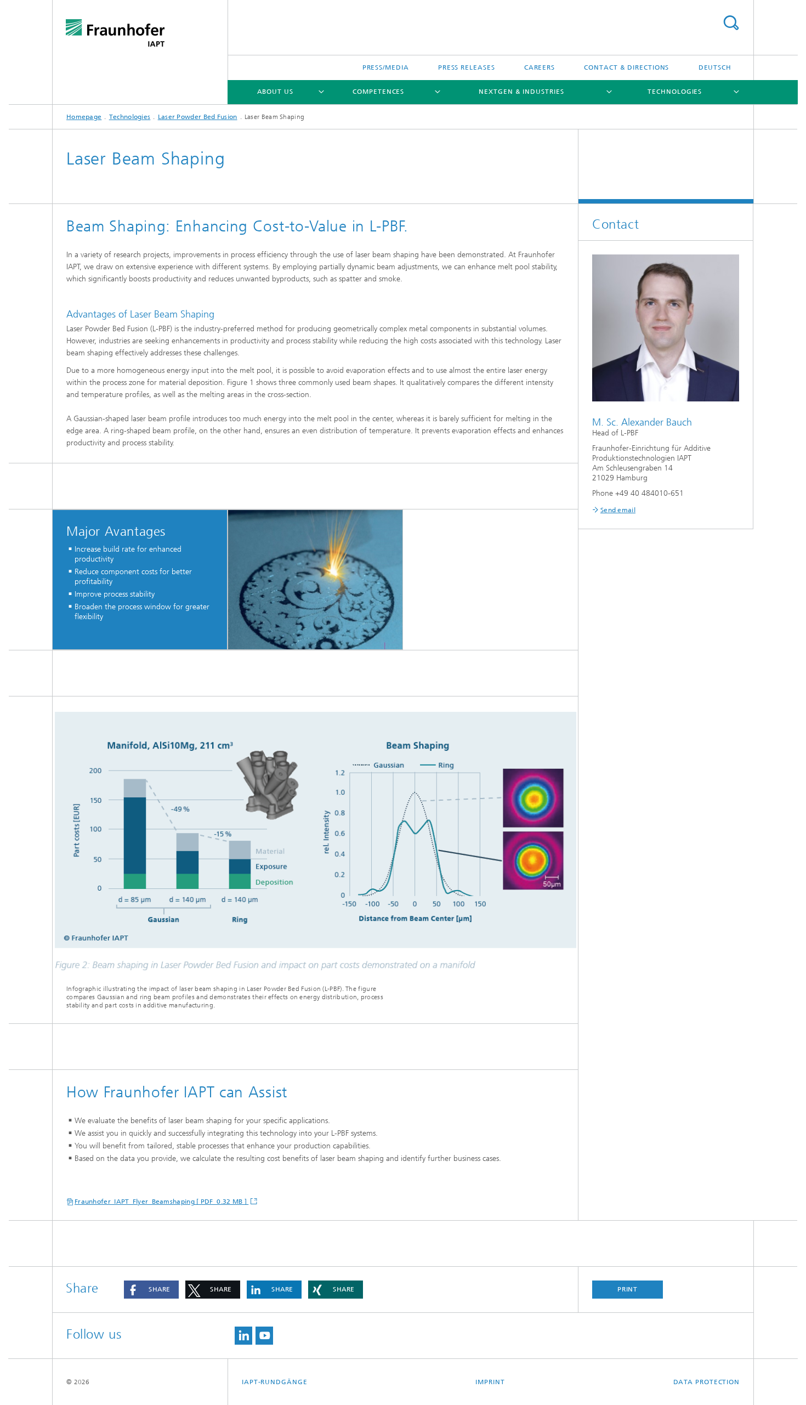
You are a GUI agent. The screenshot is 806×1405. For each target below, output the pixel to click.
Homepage (83, 117)
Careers (539, 67)
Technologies (675, 91)
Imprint (489, 1382)
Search (731, 23)
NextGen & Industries (521, 91)
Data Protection (706, 1382)
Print (627, 1289)
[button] (151, 1290)
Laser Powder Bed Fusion (197, 117)
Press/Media (385, 67)
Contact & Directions (626, 67)
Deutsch (715, 67)
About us (275, 91)
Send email (617, 510)
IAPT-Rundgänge (275, 1382)
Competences (378, 91)
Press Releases (466, 67)
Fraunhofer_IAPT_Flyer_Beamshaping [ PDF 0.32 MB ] (161, 1201)
